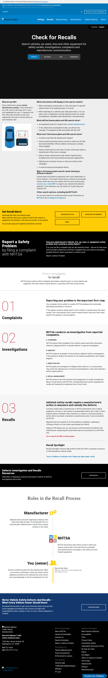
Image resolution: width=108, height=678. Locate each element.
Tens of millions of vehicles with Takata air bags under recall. (70, 457)
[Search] (81, 11)
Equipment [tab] (74, 57)
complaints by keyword (57, 198)
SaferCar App (60, 663)
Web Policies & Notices (90, 631)
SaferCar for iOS (67, 214)
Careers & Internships (63, 634)
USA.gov (85, 667)
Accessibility (86, 634)
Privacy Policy (87, 640)
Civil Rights (86, 655)
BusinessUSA (86, 664)
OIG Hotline (86, 661)
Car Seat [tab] (47, 57)
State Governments (62, 653)
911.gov (58, 672)
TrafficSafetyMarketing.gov (65, 666)
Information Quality (89, 643)
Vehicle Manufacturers (63, 650)
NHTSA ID (40, 198)
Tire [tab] (60, 57)
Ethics (84, 652)
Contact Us (59, 637)
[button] (62, 19)
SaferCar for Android (93, 214)
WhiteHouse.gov (88, 670)
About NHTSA (60, 631)
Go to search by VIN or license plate (60, 436)
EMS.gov (58, 669)
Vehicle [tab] (34, 57)
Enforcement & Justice (63, 656)
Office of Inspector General (92, 658)
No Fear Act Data (88, 649)
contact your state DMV (46, 184)
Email (67, 222)
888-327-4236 (7, 648)
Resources (94, 475)
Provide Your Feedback (94, 676)
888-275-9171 (7, 650)
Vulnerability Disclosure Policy (93, 646)
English (102, 27)
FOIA (83, 637)
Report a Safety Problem (95, 12)
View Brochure (93, 607)
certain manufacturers (76, 124)
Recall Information (62, 640)
